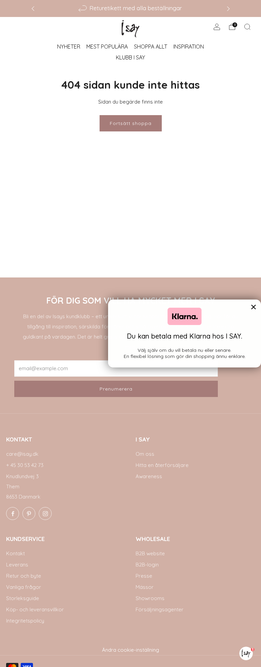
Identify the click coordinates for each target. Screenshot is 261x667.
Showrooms (150, 598)
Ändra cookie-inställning (130, 650)
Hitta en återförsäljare (162, 465)
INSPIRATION (188, 46)
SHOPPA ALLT (150, 46)
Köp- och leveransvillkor (35, 609)
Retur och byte (23, 576)
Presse (144, 576)
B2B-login (147, 564)
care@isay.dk (22, 454)
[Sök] (247, 26)
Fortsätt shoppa (131, 123)
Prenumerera (116, 389)
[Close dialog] (253, 307)
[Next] (228, 8)
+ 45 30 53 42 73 (25, 465)
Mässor (145, 587)
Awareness (149, 476)
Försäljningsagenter (160, 609)
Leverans (17, 564)
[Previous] (33, 8)
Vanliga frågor (23, 587)
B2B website (150, 553)
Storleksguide (22, 598)
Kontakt (15, 553)
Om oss (145, 454)
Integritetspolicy (25, 620)
